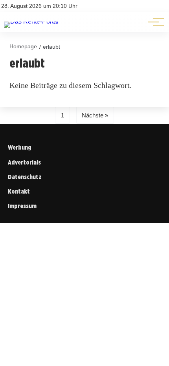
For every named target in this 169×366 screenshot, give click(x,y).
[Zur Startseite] (31, 21)
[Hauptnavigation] (153, 22)
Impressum (22, 206)
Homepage (23, 46)
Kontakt (19, 191)
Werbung (19, 147)
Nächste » (95, 115)
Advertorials (24, 162)
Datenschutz (25, 177)
